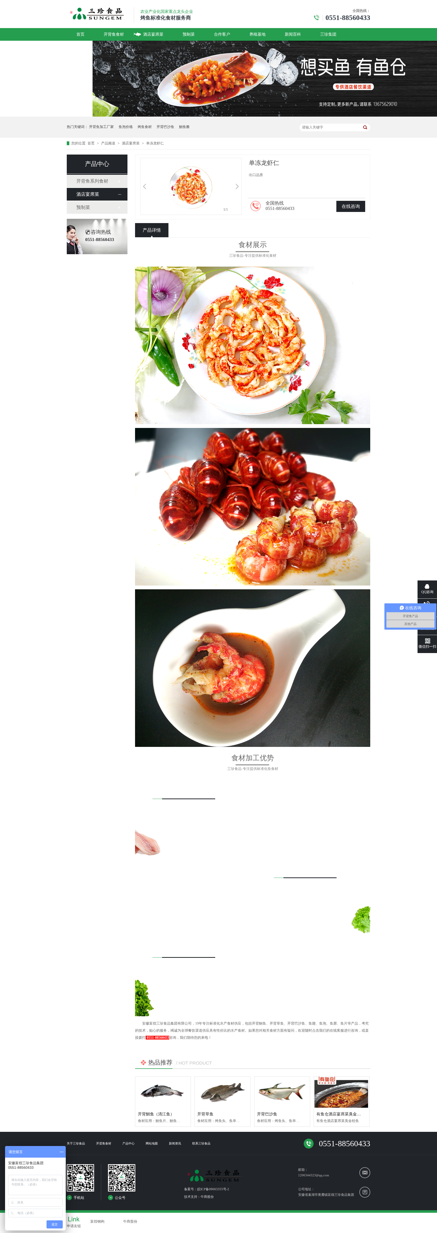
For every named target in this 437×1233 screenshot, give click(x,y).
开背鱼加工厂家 (101, 127)
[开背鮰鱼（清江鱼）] (163, 1092)
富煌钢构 (97, 1221)
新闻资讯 (175, 1143)
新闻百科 (293, 34)
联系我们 (84, 47)
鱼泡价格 (126, 127)
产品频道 (108, 143)
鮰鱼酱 (184, 127)
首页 (80, 34)
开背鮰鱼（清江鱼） (156, 1114)
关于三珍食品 (76, 1143)
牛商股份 (207, 1197)
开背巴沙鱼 (165, 127)
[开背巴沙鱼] (282, 1092)
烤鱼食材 (145, 127)
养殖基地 (257, 34)
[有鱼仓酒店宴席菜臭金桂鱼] (341, 1092)
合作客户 (222, 34)
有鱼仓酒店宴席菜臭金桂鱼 (340, 1114)
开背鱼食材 (114, 34)
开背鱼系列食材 (92, 181)
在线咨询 (351, 206)
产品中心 (128, 1143)
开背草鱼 (205, 1114)
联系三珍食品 (201, 1143)
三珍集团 (328, 34)
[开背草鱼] (222, 1092)
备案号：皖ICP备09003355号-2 (206, 1189)
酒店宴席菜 (153, 34)
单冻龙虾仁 (155, 143)
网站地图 (152, 1143)
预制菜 (189, 34)
